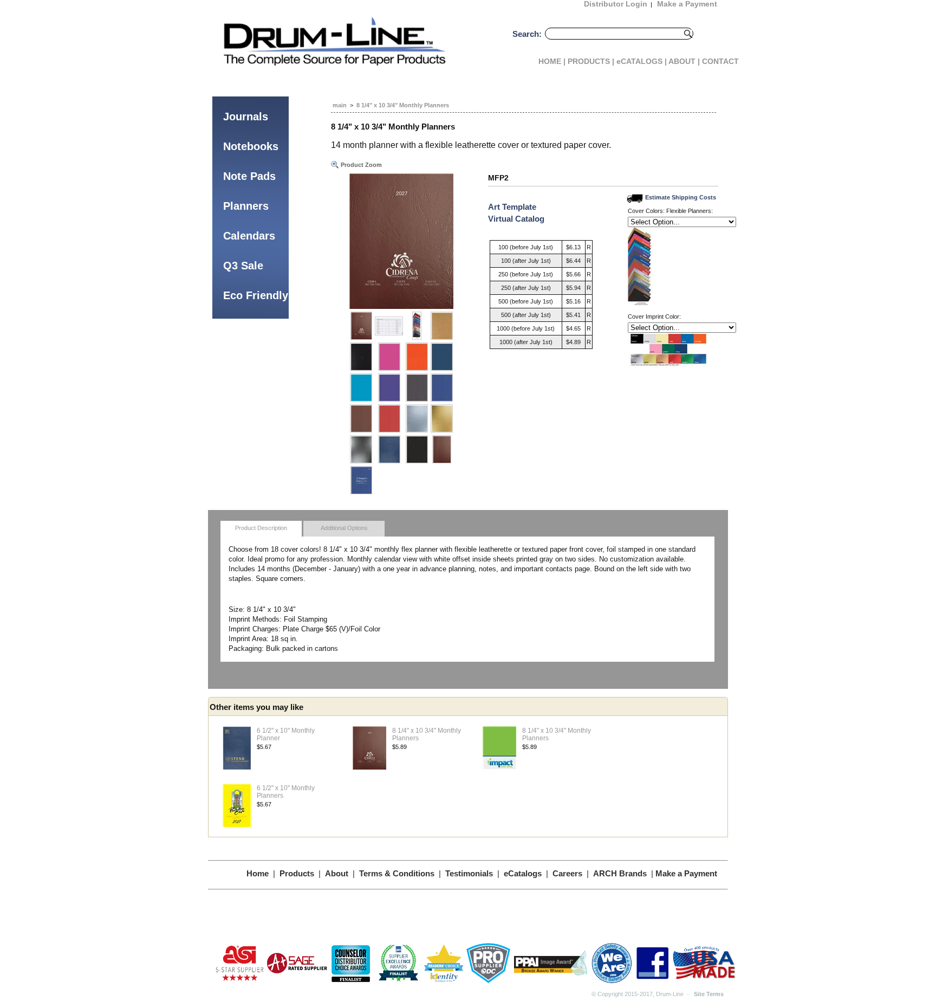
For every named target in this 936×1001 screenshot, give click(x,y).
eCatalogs (523, 873)
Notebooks (250, 146)
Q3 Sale (243, 266)
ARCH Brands (620, 873)
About (336, 873)
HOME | (552, 61)
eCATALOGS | (641, 61)
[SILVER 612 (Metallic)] (417, 418)
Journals (245, 116)
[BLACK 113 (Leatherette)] (417, 449)
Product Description (261, 528)
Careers (567, 873)
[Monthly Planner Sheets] (389, 326)
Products (297, 873)
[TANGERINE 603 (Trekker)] (417, 357)
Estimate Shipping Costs (680, 197)
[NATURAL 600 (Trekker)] (442, 326)
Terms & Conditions (396, 873)
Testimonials (469, 873)
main (340, 105)
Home (257, 873)
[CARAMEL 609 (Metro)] (361, 418)
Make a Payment (686, 873)
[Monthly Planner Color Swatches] (417, 326)
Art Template (512, 206)
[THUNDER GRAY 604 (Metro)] (417, 387)
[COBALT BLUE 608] (442, 387)
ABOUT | (684, 61)
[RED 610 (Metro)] (389, 418)
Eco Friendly (255, 295)
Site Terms (709, 994)
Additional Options (344, 528)
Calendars (249, 236)
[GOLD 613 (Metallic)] (442, 418)
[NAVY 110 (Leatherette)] (389, 449)
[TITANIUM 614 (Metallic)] (361, 449)
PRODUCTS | (591, 61)
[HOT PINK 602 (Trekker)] (389, 357)
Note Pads (249, 176)
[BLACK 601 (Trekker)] (361, 357)
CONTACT (720, 61)
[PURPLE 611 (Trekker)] (389, 387)
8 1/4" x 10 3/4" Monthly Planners (402, 105)
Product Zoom (360, 165)
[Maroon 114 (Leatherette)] (442, 449)
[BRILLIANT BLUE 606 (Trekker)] (361, 387)
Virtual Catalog (516, 218)
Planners (246, 206)
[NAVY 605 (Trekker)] (442, 357)
